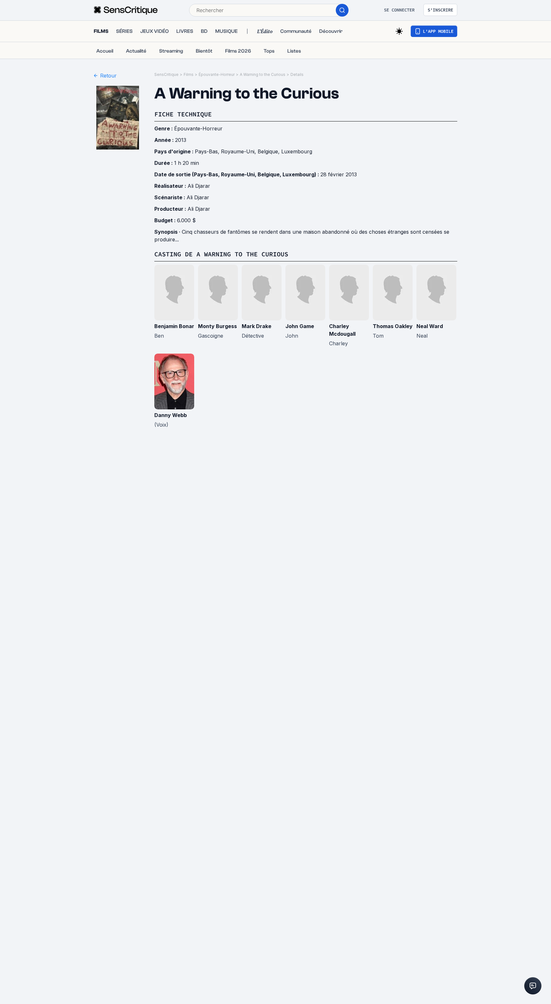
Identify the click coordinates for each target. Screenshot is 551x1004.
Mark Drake (256, 326)
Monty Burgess (217, 326)
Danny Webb (170, 415)
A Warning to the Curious (262, 74)
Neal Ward (429, 326)
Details (297, 74)
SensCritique (166, 74)
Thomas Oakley (393, 326)
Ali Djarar (198, 186)
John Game (299, 326)
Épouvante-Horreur (217, 74)
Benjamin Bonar (174, 326)
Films (189, 74)
